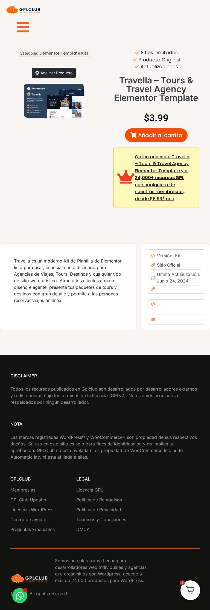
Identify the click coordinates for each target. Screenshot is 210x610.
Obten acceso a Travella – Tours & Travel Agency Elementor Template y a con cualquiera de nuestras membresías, (162, 178)
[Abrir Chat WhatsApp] (19, 595)
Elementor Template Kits (63, 53)
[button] (156, 135)
